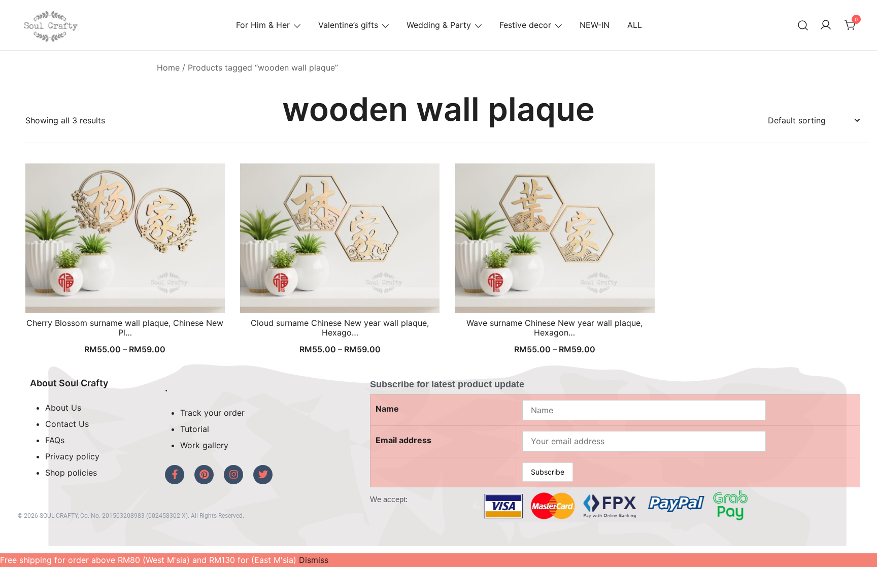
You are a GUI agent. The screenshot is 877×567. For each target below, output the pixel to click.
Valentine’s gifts (348, 25)
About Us (63, 408)
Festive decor (525, 25)
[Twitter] (263, 474)
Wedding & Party (439, 25)
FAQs (54, 440)
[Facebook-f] (174, 474)
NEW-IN (595, 25)
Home (168, 67)
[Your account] (826, 25)
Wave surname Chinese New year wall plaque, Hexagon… (554, 328)
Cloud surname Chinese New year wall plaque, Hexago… (340, 328)
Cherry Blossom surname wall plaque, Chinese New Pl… (124, 328)
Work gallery (204, 445)
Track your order (212, 413)
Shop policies (71, 473)
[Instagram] (233, 474)
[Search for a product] (803, 25)
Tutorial (194, 429)
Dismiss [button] (313, 560)
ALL (634, 25)
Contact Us (67, 424)
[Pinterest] (204, 474)
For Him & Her (263, 25)
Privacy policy (72, 456)
